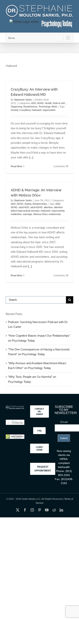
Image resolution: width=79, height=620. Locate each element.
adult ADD (24, 207)
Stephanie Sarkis (23, 99)
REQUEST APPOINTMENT (42, 468)
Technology (44, 106)
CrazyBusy (24, 110)
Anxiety (14, 110)
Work (54, 106)
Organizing (16, 106)
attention (48, 207)
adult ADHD (36, 207)
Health (48, 103)
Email (63, 422)
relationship (55, 214)
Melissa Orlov (40, 214)
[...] (31, 157)
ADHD (40, 103)
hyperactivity (58, 210)
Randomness (30, 106)
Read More (16, 166)
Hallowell (36, 110)
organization (49, 110)
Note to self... (59, 103)
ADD (33, 103)
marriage (27, 214)
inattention (16, 214)
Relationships (40, 204)
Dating (28, 204)
